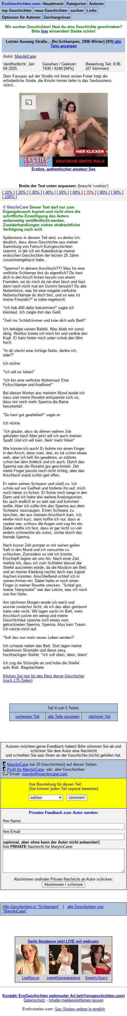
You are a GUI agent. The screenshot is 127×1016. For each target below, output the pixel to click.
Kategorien (76, 3)
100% (10, 197)
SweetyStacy (96, 977)
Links (92, 10)
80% (104, 192)
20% (22, 192)
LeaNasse (30, 977)
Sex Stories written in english (80, 1009)
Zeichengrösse (56, 17)
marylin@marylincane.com (44, 774)
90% (117, 192)
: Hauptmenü (33, 3)
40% (49, 192)
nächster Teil (99, 716)
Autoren (96, 3)
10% (9, 192)
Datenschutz (34, 1000)
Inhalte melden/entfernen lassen (76, 1000)
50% (63, 192)
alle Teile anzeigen (63, 716)
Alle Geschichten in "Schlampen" (31, 906)
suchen (77, 10)
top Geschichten (17, 10)
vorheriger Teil (27, 716)
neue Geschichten (51, 10)
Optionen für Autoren (21, 17)
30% (36, 192)
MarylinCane (17, 764)
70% (90, 192)
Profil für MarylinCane (25, 769)
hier (44, 31)
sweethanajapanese (63, 977)
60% (76, 192)
